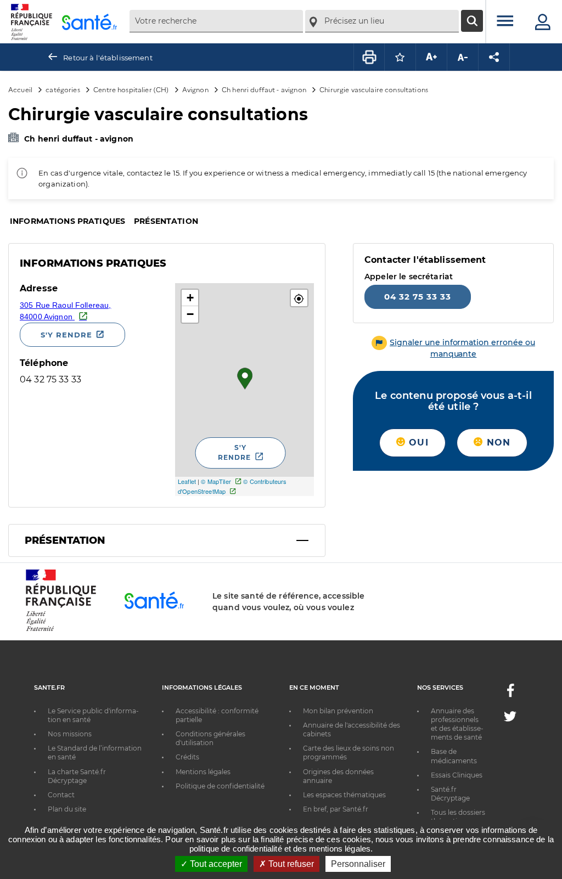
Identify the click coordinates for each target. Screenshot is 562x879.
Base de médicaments (454, 755)
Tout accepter (215, 864)
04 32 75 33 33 (417, 296)
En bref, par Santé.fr (335, 809)
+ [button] (190, 298)
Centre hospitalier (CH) (130, 89)
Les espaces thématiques (344, 795)
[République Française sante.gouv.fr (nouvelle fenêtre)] (61, 629)
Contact (61, 795)
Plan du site (67, 809)
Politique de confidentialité (220, 786)
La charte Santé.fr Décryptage (77, 776)
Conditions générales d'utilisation (210, 738)
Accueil (20, 89)
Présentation (166, 221)
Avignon (195, 89)
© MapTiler (216, 481)
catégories (63, 89)
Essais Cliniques (456, 775)
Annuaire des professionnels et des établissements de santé (457, 724)
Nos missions (70, 734)
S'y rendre (66, 334)
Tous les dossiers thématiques (458, 816)
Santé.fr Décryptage (450, 793)
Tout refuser (290, 864)
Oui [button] (417, 442)
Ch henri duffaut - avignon (264, 89)
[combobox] (216, 21)
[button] (299, 298)
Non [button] (496, 442)
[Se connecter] (543, 22)
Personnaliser (358, 864)
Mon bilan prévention (338, 711)
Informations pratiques (67, 221)
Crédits (187, 757)
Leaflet (187, 481)
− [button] (190, 314)
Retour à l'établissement (107, 57)
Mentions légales (203, 772)
